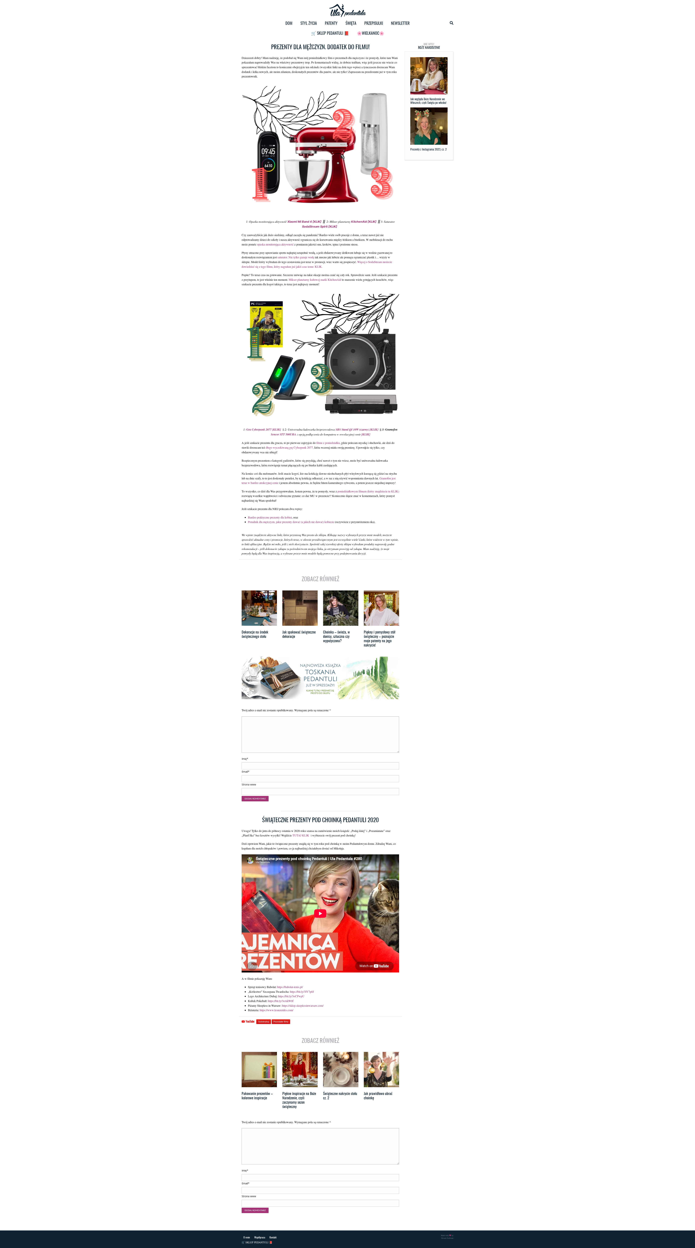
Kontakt (273, 1237)
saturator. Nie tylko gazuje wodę (295, 257)
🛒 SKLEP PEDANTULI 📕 (330, 33)
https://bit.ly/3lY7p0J (302, 991)
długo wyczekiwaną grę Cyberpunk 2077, (290, 447)
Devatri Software (447, 1238)
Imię (245, 758)
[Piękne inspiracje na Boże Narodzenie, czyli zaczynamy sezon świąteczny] (300, 1069)
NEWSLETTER (400, 24)
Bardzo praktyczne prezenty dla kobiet (270, 517)
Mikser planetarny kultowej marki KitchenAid (315, 279)
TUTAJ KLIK (300, 835)
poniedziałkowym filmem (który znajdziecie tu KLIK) (368, 491)
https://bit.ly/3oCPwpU (291, 996)
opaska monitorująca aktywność (275, 244)
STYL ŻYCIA (308, 24)
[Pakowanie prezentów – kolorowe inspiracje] (259, 1069)
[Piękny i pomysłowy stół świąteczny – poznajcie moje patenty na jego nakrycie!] (381, 608)
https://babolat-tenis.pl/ (290, 987)
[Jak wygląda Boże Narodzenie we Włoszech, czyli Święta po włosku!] (429, 75)
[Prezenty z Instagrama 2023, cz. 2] (429, 126)
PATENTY (331, 24)
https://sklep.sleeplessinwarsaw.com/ (302, 1005)
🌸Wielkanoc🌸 (370, 33)
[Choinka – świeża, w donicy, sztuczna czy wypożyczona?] (340, 608)
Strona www (249, 784)
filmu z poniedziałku (328, 443)
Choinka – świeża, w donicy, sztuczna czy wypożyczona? (336, 637)
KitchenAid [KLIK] (363, 221)
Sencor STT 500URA (284, 434)
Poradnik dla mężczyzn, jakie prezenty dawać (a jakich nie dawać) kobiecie (291, 522)
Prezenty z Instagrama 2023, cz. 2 (428, 149)
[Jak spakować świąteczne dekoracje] (300, 608)
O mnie (246, 1237)
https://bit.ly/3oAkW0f (280, 1001)
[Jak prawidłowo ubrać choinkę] (381, 1069)
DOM (288, 24)
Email (245, 771)
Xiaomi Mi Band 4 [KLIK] (304, 221)
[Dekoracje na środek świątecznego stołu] (259, 608)
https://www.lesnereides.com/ (276, 1010)
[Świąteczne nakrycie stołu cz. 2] (340, 1069)
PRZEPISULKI (373, 24)
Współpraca (259, 1237)
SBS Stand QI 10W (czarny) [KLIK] (357, 429)
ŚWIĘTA (351, 24)
